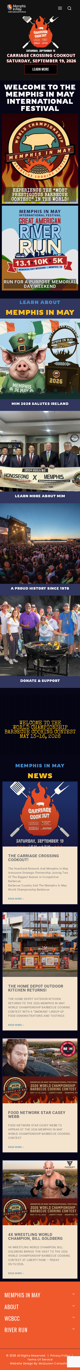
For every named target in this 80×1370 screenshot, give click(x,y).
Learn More (40, 69)
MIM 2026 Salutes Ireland (40, 404)
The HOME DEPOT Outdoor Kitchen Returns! (35, 988)
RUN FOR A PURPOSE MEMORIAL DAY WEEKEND (40, 284)
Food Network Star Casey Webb (36, 1114)
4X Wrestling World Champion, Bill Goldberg (35, 1236)
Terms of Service (40, 1359)
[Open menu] (60, 8)
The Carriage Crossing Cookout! (33, 858)
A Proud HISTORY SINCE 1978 (40, 588)
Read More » (16, 898)
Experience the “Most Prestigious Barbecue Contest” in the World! (40, 195)
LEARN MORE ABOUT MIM (40, 496)
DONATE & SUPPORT (40, 681)
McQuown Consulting (54, 1363)
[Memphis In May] (16, 8)
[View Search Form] (69, 8)
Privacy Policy (60, 1355)
